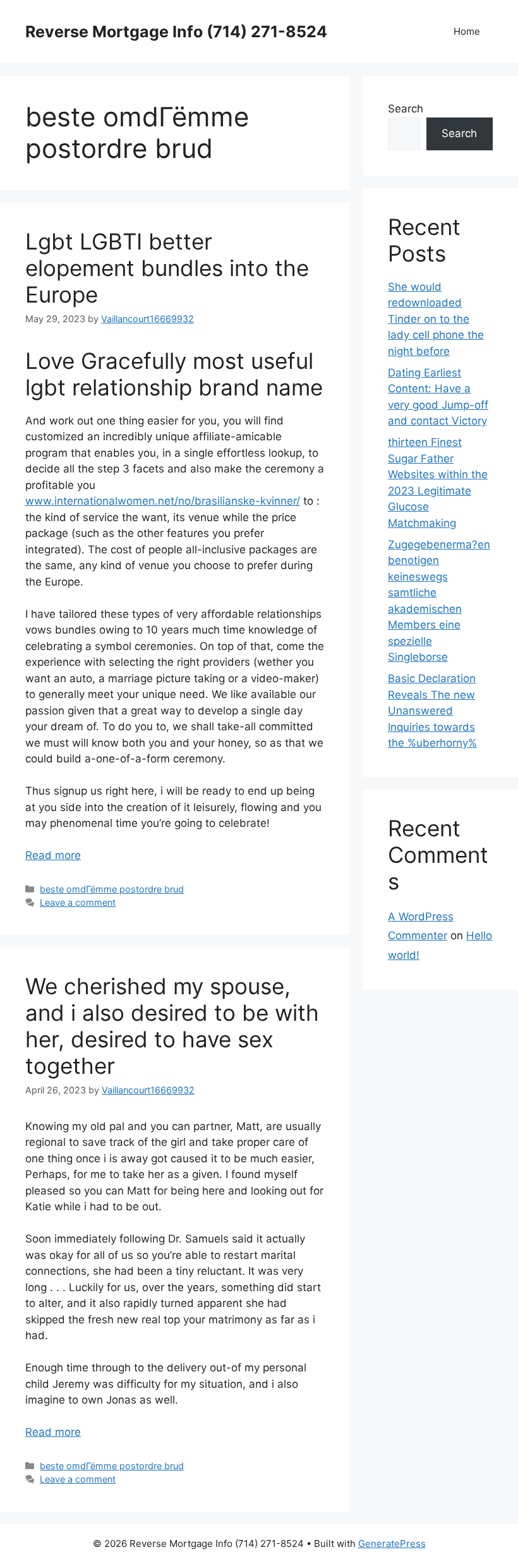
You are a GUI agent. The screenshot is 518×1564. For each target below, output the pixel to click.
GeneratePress (392, 1543)
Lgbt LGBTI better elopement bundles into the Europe (167, 268)
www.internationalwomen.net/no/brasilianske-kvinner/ (162, 501)
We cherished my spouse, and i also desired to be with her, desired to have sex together (172, 1026)
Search (405, 108)
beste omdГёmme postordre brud (112, 889)
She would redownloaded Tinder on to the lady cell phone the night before (436, 319)
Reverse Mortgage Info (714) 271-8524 (176, 31)
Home (467, 31)
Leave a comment (78, 902)
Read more (53, 855)
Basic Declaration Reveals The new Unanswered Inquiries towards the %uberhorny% (432, 710)
